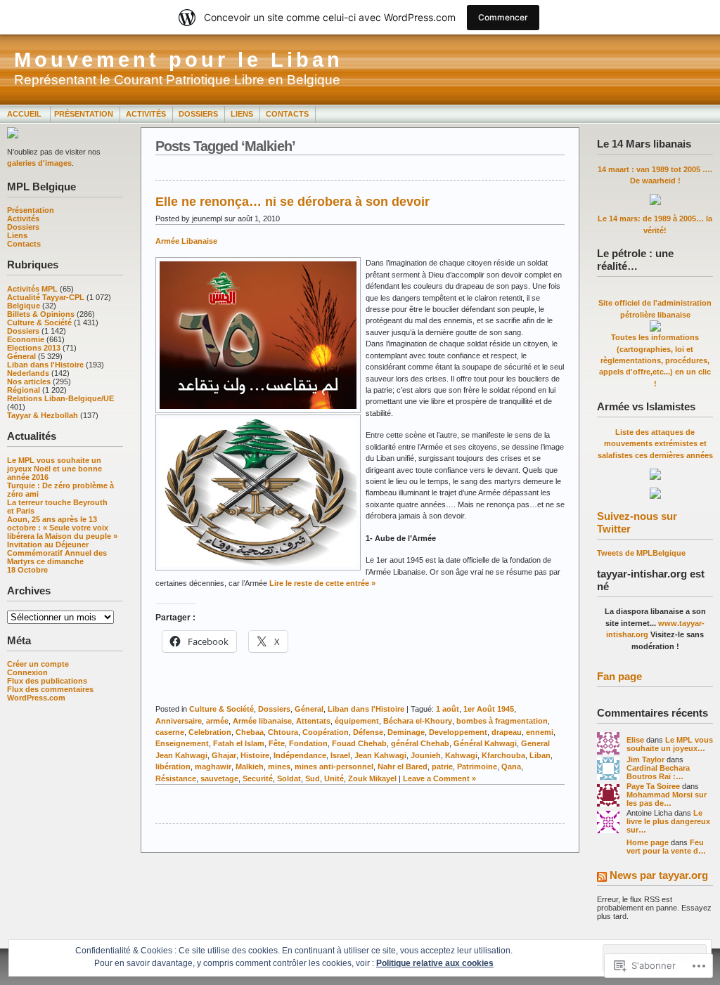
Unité (334, 778)
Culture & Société (39, 322)
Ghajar (224, 755)
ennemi (539, 732)
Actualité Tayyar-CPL (45, 297)
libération (173, 766)
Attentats (313, 721)
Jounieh (426, 755)
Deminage (406, 732)
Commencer (503, 17)
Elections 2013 (33, 348)
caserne (169, 732)
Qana (511, 766)
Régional (23, 390)
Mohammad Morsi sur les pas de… (666, 798)
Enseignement (182, 743)
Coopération (325, 732)
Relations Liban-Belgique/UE (60, 398)
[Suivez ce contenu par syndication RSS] (602, 878)
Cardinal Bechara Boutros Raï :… (658, 772)
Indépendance (300, 755)
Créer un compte (38, 664)
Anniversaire (178, 721)
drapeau (506, 732)
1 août (447, 709)
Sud (312, 778)
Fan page (619, 676)
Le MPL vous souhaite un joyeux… (669, 744)
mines (279, 766)
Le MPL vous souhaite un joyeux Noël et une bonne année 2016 (54, 468)
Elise (635, 740)
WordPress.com (36, 697)
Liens (242, 114)
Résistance (175, 778)
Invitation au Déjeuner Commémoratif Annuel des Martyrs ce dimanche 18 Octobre (57, 557)
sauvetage (219, 778)
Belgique (23, 305)
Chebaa (250, 732)
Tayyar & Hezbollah (42, 415)
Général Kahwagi (485, 743)
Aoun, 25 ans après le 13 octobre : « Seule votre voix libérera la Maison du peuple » (62, 527)
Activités (146, 114)
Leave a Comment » (439, 778)
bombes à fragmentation (502, 721)
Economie (25, 339)
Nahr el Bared (403, 766)
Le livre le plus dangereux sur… (668, 821)
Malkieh (250, 766)
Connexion (27, 672)
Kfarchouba (503, 755)
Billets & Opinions (41, 314)
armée (217, 721)
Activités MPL (32, 289)
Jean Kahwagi (380, 755)
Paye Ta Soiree (653, 786)
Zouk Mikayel (372, 778)
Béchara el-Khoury (417, 721)
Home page (647, 842)
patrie (442, 766)
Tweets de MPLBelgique (641, 553)
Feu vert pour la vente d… (666, 846)
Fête (277, 743)
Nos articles (29, 381)
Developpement (458, 732)
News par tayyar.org (659, 875)
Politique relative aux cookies (435, 963)
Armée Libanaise (186, 241)
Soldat (289, 778)
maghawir (213, 766)
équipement (357, 721)
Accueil (25, 114)
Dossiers (198, 114)
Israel (340, 755)
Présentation (83, 114)
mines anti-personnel (334, 766)
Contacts (287, 114)
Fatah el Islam (238, 743)
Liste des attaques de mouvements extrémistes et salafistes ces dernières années (655, 443)
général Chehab (420, 743)
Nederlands (28, 373)
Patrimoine (477, 766)
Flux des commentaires (50, 689)
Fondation (308, 743)
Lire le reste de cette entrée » (322, 583)
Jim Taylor (645, 759)
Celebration (209, 732)
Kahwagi (461, 755)
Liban (540, 755)
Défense (368, 732)
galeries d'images (39, 163)
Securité (258, 778)
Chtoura (283, 732)
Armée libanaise (262, 721)
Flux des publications (47, 681)
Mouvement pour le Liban (178, 59)
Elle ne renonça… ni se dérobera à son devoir (292, 202)
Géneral (21, 356)
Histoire (254, 755)
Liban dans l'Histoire (45, 364)
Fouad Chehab (359, 743)
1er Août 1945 (488, 709)
